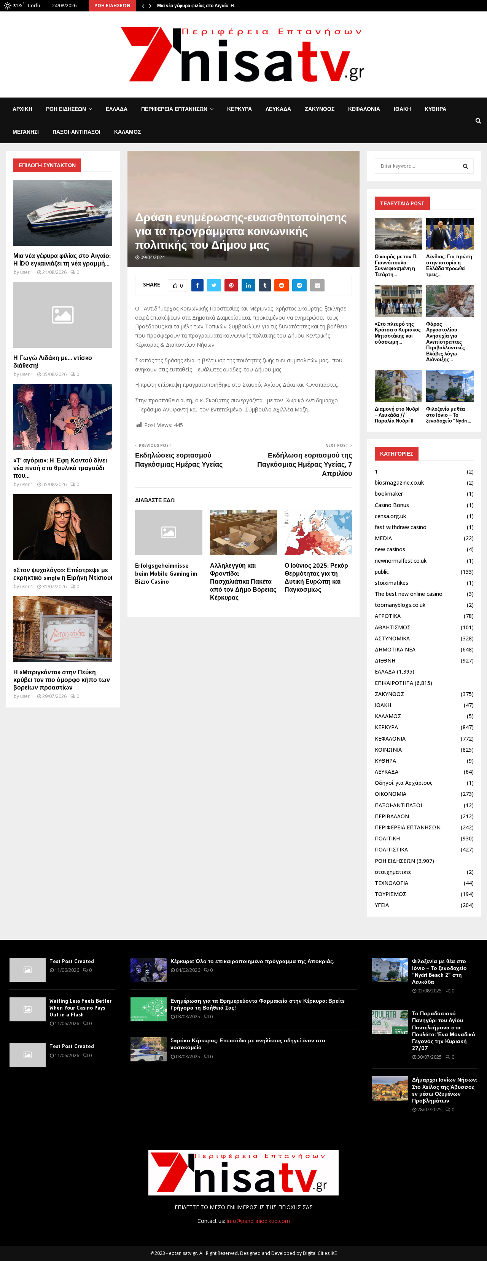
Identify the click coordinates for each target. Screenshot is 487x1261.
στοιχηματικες (393, 871)
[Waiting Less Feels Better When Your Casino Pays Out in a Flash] (28, 1009)
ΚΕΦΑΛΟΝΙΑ (364, 109)
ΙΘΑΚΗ (402, 109)
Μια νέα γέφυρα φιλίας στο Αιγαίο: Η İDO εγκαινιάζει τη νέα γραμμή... (62, 259)
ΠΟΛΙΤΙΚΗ (387, 838)
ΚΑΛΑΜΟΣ (127, 131)
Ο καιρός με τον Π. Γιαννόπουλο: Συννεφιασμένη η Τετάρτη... (396, 265)
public (382, 571)
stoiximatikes (391, 582)
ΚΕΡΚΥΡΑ (239, 109)
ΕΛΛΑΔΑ (116, 109)
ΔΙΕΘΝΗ (385, 660)
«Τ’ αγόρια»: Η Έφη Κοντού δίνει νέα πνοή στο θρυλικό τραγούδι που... (60, 467)
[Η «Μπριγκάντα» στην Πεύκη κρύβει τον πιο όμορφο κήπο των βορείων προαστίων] (62, 629)
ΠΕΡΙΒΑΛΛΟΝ (392, 816)
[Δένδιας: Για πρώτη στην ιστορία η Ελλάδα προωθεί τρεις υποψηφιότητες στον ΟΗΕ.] (450, 234)
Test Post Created (71, 961)
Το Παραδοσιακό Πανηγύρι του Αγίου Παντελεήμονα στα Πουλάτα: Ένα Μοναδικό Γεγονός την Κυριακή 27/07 (443, 1030)
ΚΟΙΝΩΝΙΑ (388, 749)
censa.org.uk (390, 516)
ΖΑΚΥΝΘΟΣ (319, 109)
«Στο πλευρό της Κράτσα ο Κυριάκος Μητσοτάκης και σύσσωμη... (398, 333)
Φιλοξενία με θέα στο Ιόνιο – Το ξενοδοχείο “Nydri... (448, 415)
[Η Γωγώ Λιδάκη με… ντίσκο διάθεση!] (62, 315)
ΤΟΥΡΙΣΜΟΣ (390, 894)
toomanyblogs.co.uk (400, 604)
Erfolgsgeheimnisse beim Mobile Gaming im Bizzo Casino (166, 573)
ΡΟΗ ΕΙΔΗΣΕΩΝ (66, 109)
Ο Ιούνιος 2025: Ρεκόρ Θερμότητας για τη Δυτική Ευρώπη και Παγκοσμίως (316, 577)
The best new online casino (408, 593)
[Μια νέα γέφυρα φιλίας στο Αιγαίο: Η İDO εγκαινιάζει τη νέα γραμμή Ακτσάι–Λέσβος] (62, 213)
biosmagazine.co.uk (399, 482)
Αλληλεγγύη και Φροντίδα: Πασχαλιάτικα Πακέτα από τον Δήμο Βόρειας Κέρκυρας (243, 581)
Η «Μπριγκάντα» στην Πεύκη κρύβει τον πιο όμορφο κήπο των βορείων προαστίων (61, 679)
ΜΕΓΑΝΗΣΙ (26, 131)
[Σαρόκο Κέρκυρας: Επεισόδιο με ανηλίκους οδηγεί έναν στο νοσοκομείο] (149, 1049)
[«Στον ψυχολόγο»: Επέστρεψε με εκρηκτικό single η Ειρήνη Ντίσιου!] (62, 527)
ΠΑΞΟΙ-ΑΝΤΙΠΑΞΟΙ (76, 131)
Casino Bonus (392, 505)
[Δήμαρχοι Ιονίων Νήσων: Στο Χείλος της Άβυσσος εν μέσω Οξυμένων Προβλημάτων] (390, 1088)
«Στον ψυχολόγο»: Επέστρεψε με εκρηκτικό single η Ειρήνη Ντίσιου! (62, 573)
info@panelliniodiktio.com (258, 1220)
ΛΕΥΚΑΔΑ (278, 109)
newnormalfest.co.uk (401, 560)
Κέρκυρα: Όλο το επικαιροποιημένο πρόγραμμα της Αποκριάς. (252, 961)
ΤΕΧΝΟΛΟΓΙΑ (391, 883)
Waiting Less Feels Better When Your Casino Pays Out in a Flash (80, 1007)
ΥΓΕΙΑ (382, 905)
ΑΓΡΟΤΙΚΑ (388, 615)
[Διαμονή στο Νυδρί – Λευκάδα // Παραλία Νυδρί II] (398, 386)
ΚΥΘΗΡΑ (435, 109)
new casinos (390, 549)
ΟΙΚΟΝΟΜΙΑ (390, 793)
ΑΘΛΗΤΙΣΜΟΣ (393, 627)
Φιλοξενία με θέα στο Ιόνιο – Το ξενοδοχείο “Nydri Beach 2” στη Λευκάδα (439, 972)
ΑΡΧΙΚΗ (22, 109)
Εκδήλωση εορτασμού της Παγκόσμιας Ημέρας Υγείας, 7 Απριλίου (304, 464)
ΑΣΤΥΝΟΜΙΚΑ (392, 638)
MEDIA (383, 538)
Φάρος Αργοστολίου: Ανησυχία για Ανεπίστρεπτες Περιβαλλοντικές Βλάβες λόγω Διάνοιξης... (445, 342)
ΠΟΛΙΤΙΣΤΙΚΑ (391, 849)
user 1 (26, 272)
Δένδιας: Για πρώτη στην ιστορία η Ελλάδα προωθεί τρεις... (449, 265)
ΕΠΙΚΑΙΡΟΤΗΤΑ (394, 683)
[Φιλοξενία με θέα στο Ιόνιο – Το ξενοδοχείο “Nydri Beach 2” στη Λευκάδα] (450, 386)
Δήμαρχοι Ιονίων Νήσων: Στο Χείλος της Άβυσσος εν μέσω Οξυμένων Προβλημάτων (444, 1090)
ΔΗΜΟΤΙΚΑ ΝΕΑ (395, 649)
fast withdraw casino (401, 527)
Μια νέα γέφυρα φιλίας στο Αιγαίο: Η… (197, 5)
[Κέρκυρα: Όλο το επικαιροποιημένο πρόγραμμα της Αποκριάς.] (149, 970)
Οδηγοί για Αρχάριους (404, 782)
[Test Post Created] (28, 970)
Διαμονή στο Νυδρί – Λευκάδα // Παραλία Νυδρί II (397, 415)
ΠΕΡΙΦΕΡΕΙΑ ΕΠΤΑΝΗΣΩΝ (174, 109)
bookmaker (389, 493)
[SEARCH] (465, 166)
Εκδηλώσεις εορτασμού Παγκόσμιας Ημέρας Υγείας (179, 460)
